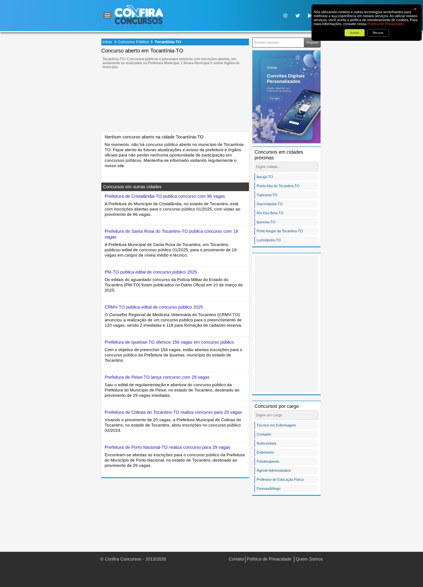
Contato (236, 559)
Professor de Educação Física (280, 479)
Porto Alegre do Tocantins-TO (280, 231)
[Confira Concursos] (139, 14)
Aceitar (354, 32)
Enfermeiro (265, 452)
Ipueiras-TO (266, 222)
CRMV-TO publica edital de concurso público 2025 (154, 307)
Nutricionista (266, 443)
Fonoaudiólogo (268, 488)
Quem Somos (309, 559)
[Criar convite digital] (286, 96)
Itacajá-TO (265, 177)
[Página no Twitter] (298, 15)
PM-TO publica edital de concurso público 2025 (151, 272)
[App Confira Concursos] (310, 15)
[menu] (107, 15)
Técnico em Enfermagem (276, 425)
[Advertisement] (175, 101)
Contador (264, 434)
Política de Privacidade (385, 24)
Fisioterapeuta (268, 461)
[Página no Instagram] (285, 15)
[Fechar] (415, 9)
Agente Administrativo (274, 470)
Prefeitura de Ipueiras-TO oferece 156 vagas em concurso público (169, 342)
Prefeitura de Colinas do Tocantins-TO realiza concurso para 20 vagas (173, 412)
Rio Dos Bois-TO (270, 213)
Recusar (378, 32)
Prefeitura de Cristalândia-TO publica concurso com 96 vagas (165, 196)
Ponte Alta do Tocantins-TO (278, 186)
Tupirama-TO (267, 195)
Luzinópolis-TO (269, 240)
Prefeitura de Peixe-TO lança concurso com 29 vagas (157, 377)
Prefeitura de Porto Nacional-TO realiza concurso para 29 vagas (167, 447)
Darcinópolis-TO (269, 204)
